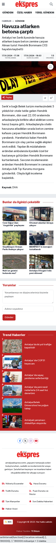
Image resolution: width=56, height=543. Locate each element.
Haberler (6, 21)
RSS (9, 522)
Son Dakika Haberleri (43, 501)
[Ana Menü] (3, 4)
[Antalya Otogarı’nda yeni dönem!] (41, 261)
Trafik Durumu (12, 491)
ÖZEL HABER (24, 12)
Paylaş (9, 97)
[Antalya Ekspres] (26, 4)
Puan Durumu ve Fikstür (38, 492)
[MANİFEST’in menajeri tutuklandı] (41, 238)
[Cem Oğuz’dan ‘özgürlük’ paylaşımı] (15, 214)
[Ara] (51, 4)
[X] (25, 440)
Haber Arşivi (11, 509)
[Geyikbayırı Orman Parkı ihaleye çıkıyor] (15, 238)
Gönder (9, 317)
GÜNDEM (7, 12)
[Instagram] (30, 440)
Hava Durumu (39, 484)
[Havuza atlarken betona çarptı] (28, 77)
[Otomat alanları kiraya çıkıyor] (41, 214)
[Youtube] (36, 440)
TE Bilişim (35, 531)
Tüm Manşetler (12, 501)
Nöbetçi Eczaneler (15, 484)
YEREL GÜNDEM (44, 12)
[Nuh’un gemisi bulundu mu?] (15, 261)
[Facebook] (19, 440)
